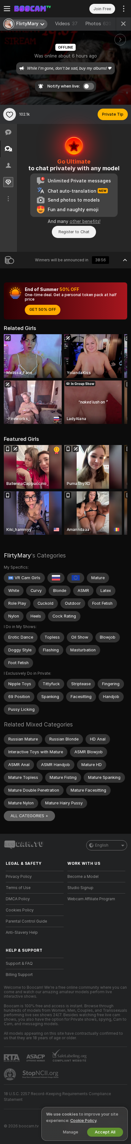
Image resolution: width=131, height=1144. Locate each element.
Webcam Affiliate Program (91, 899)
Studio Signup (80, 888)
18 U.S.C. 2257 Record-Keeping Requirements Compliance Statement (57, 1097)
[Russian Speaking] (56, 578)
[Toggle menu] (7, 8)
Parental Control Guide (26, 921)
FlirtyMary (17, 555)
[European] (75, 578)
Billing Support (19, 974)
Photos (98, 24)
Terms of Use (18, 888)
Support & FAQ (19, 963)
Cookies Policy (20, 910)
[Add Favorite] (9, 114)
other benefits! (85, 221)
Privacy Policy (19, 876)
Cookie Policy (83, 1120)
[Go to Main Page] (40, 8)
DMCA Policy (18, 899)
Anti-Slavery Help (22, 932)
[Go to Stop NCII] (41, 1074)
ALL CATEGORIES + (29, 815)
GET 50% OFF (42, 309)
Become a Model (83, 876)
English (101, 845)
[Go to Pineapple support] (10, 1074)
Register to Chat (74, 231)
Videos (66, 24)
